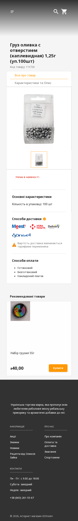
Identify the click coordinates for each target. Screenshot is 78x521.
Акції (13, 436)
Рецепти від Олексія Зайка (22, 455)
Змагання (50, 451)
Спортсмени (51, 457)
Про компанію (53, 436)
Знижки (14, 442)
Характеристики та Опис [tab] (33, 83)
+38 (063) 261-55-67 (22, 497)
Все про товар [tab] (25, 75)
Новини (14, 448)
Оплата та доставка (50, 444)
